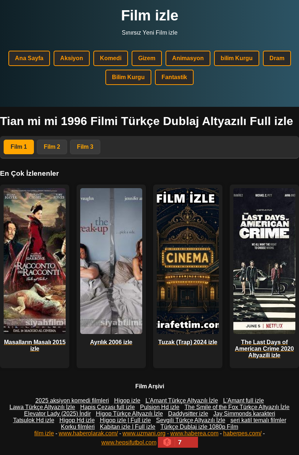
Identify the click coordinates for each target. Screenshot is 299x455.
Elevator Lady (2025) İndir (57, 414)
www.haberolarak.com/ (88, 433)
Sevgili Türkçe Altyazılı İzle (190, 420)
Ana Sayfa (29, 58)
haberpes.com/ (242, 433)
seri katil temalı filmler (258, 420)
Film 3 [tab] (85, 147)
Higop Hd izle (77, 420)
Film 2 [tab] (52, 147)
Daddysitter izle (188, 414)
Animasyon (188, 58)
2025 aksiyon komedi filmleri (72, 400)
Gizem (146, 58)
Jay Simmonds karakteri (244, 414)
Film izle (149, 15)
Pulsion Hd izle (159, 407)
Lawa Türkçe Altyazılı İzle (42, 407)
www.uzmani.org (144, 433)
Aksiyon (71, 58)
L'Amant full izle (243, 400)
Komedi (110, 58)
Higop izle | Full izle (125, 420)
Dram (276, 58)
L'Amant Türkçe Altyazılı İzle (181, 400)
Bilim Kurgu (128, 77)
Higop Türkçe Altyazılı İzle (129, 414)
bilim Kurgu (237, 58)
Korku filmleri (78, 427)
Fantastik (174, 77)
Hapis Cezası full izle (107, 407)
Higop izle (127, 400)
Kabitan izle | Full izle (127, 427)
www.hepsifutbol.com (128, 442)
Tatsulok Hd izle (33, 420)
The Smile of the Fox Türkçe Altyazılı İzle (237, 407)
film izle (44, 433)
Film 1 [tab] (19, 147)
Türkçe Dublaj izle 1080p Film (199, 427)
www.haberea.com (194, 433)
